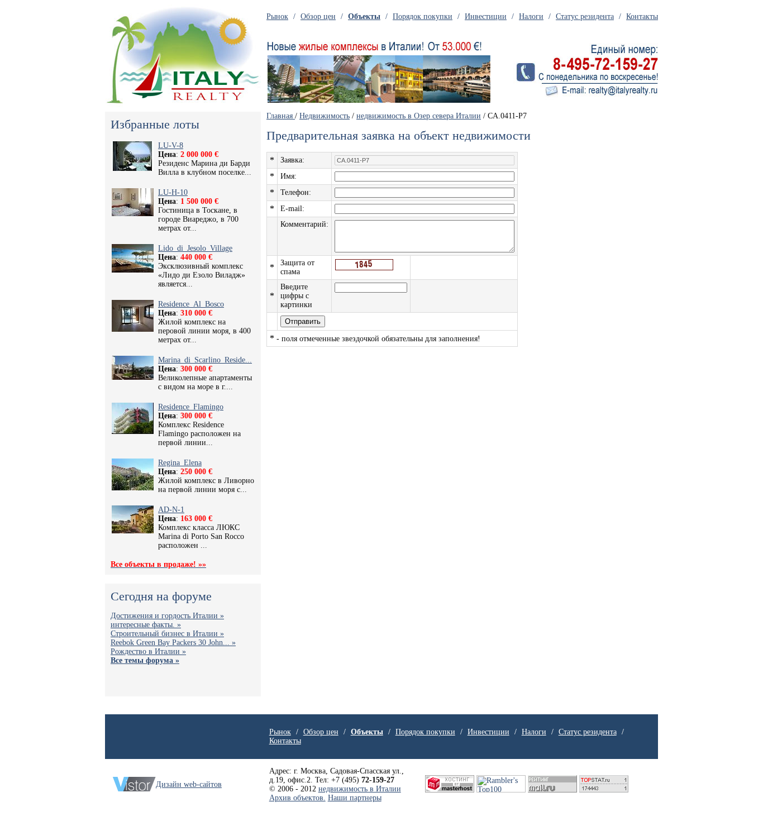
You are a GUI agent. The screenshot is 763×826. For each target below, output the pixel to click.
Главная (280, 116)
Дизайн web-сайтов (189, 784)
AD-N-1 (171, 509)
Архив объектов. (297, 798)
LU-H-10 (173, 192)
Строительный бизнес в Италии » (167, 633)
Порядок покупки (422, 16)
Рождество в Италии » (148, 651)
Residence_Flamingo (190, 407)
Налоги (531, 16)
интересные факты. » (146, 624)
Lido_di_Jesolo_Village (195, 248)
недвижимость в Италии (359, 789)
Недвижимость (324, 116)
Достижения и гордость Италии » (167, 616)
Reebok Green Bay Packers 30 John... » (173, 642)
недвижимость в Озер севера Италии (418, 116)
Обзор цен (318, 16)
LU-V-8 (170, 145)
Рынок (277, 16)
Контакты (642, 16)
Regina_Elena (180, 463)
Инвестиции (486, 16)
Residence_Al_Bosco (191, 304)
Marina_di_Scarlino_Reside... (205, 360)
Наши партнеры (355, 798)
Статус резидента (585, 16)
